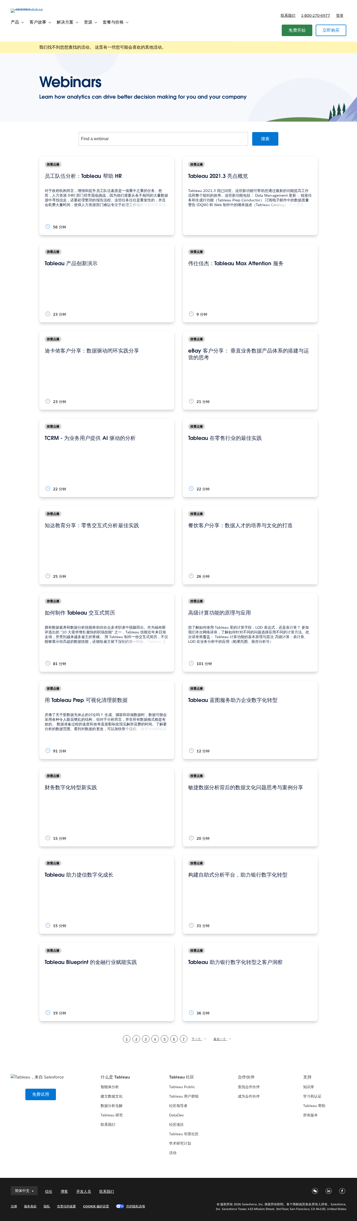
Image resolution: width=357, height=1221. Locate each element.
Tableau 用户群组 (184, 1096)
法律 (14, 1206)
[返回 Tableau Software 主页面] (30, 8)
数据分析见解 (112, 1105)
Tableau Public (182, 1086)
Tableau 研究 (112, 1115)
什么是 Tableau (115, 1077)
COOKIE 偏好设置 (96, 1206)
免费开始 (297, 30)
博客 (64, 1191)
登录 (339, 15)
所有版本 (310, 1115)
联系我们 (288, 15)
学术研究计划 (180, 1143)
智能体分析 (110, 1086)
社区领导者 (178, 1105)
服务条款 (30, 1206)
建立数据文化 (112, 1096)
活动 (172, 1152)
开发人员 (83, 1191)
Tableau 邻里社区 (184, 1134)
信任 (48, 1191)
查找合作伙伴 (249, 1086)
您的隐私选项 (135, 1206)
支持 (307, 1077)
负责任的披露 (66, 1206)
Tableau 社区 (181, 1077)
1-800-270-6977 (315, 15)
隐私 (47, 1206)
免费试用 (40, 1094)
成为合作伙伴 (249, 1096)
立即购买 (331, 30)
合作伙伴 (246, 1077)
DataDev (176, 1115)
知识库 (308, 1086)
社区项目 (176, 1124)
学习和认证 (312, 1096)
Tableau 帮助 (314, 1105)
